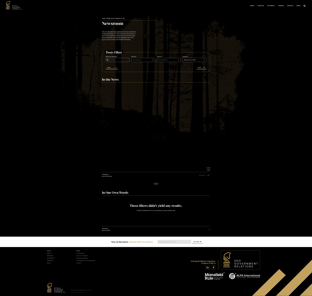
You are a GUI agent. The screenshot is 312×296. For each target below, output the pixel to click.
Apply (109, 67)
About (252, 5)
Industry (159, 56)
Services (261, 5)
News (298, 5)
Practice (133, 56)
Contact (290, 5)
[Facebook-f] (213, 267)
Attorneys (271, 5)
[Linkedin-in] (208, 267)
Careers (281, 5)
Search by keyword (111, 56)
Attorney (185, 56)
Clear (199, 67)
